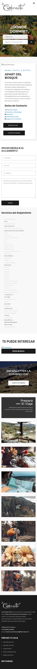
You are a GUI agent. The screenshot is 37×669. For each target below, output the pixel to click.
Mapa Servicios (8, 655)
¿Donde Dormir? (8, 642)
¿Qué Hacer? (7, 649)
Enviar (10, 203)
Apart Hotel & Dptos (18, 70)
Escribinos (9, 114)
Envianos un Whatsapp (14, 112)
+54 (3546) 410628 (7, 629)
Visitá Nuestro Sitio (12, 117)
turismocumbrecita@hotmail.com (17, 632)
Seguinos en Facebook (13, 119)
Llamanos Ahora (11, 110)
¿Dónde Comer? (8, 645)
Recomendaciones (9, 652)
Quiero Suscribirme (18, 383)
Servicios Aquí (13, 125)
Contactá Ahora (14, 133)
